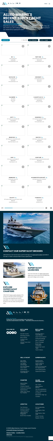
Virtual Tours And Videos (25, 342)
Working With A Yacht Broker (39, 334)
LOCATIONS (39, 404)
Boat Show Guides (25, 415)
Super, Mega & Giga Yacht (39, 364)
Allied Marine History (39, 387)
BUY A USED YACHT (39, 330)
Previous (46, 208)
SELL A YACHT (25, 357)
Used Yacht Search (40, 337)
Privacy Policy (10, 433)
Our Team (38, 384)
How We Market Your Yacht (24, 367)
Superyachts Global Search (39, 361)
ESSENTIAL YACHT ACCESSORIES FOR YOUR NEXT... (19, 319)
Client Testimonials (40, 391)
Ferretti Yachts (24, 334)
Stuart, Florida (39, 416)
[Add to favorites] (23, 46)
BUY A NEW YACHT (24, 330)
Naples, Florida (39, 418)
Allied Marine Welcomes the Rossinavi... (35, 320)
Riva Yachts (23, 337)
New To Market (39, 340)
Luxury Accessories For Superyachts (40, 367)
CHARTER (23, 380)
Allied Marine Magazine (24, 413)
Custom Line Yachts (23, 339)
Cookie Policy (20, 433)
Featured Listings (40, 338)
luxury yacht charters (15, 295)
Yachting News (24, 411)
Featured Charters (25, 388)
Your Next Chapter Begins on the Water (15, 320)
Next (51, 208)
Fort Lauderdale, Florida (40, 407)
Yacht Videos (39, 350)
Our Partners (24, 407)
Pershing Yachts (25, 335)
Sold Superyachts (40, 369)
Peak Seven (29, 436)
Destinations (24, 390)
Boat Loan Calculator (38, 344)
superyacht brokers (37, 255)
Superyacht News (40, 371)
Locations (38, 393)
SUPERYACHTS (40, 357)
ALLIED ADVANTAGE (39, 380)
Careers (37, 396)
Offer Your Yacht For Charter (25, 392)
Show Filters (6, 40)
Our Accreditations (40, 389)
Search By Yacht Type (40, 347)
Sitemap (9, 434)
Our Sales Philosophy (23, 361)
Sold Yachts (23, 369)
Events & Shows (24, 409)
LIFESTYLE (23, 404)
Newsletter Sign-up (40, 394)
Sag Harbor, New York (40, 413)
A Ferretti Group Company (15, 430)
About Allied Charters (23, 383)
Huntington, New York (40, 410)
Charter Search (24, 386)
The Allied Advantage (23, 364)
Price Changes (39, 342)
